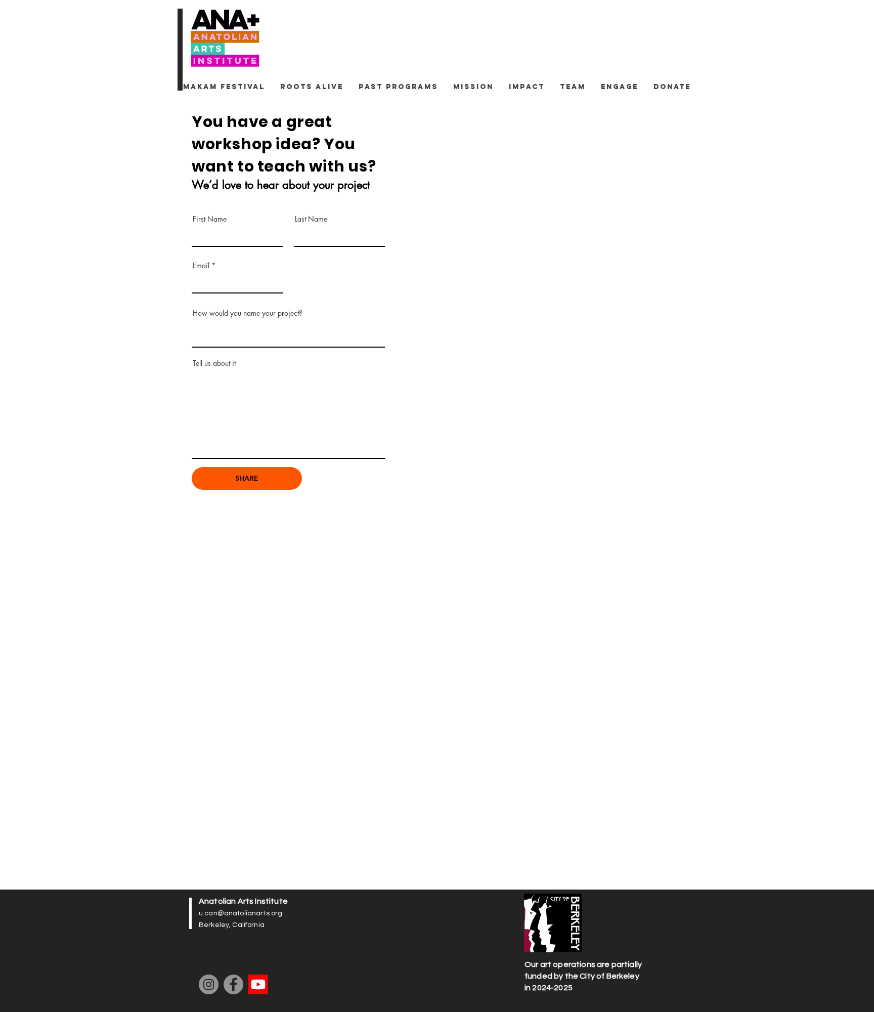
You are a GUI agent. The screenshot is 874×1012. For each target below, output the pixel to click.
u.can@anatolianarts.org (240, 913)
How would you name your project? (247, 313)
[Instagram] (209, 984)
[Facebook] (233, 984)
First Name (210, 219)
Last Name (311, 219)
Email (201, 265)
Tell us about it (214, 363)
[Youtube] (258, 984)
